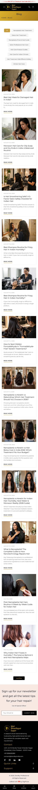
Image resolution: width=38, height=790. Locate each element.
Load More (19, 678)
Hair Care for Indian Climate (19, 54)
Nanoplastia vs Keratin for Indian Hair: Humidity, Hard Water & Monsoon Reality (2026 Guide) (18, 500)
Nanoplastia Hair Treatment (22, 30)
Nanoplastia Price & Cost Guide (19, 40)
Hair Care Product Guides (19, 49)
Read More (8, 111)
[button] (4, 7)
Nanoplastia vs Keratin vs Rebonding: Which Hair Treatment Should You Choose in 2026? (19, 397)
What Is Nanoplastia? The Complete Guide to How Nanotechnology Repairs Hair (17, 551)
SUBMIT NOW (29, 713)
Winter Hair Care (19, 64)
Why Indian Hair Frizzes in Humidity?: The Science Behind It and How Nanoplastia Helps (18, 655)
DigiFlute (25, 781)
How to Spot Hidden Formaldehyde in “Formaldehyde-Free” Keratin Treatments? (19, 346)
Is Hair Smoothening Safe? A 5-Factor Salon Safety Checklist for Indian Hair (18, 198)
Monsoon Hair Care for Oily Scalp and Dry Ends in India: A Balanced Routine (19, 148)
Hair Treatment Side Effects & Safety (19, 59)
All (7, 30)
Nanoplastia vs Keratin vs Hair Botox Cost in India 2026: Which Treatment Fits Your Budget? (18, 450)
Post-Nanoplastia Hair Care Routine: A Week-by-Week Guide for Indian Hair (18, 604)
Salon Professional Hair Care (19, 45)
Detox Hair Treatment (19, 35)
